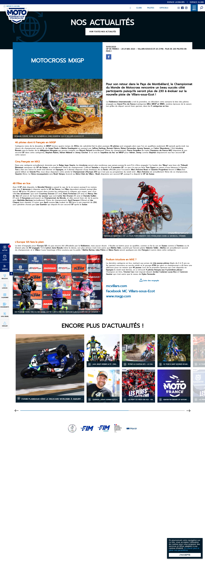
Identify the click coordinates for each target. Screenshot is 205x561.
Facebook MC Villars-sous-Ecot (130, 291)
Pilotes (150, 8)
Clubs (139, 8)
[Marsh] (131, 428)
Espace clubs (197, 2)
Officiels (164, 8)
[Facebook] (182, 7)
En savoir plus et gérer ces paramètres (184, 549)
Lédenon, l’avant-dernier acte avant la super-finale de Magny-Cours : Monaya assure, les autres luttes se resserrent (106, 400)
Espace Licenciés (176, 2)
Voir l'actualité (50, 392)
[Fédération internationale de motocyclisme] (87, 428)
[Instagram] (186, 7)
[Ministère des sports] (118, 428)
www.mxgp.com (118, 296)
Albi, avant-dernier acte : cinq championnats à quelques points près (106, 364)
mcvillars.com (116, 285)
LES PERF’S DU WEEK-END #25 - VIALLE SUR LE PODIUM (141, 400)
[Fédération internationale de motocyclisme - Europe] (103, 428)
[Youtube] (178, 7)
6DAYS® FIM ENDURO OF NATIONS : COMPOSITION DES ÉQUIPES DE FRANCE (177, 400)
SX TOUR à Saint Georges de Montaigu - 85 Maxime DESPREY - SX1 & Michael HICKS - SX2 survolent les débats (177, 364)
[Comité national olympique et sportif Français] (72, 428)
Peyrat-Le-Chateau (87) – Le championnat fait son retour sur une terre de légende (141, 364)
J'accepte (184, 555)
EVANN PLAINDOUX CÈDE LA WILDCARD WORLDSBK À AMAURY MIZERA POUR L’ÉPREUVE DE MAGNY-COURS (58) (53, 399)
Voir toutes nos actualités (102, 31)
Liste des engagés (151, 280)
